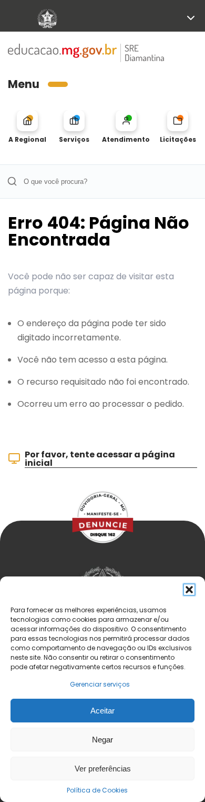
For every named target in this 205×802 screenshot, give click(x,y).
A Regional (27, 139)
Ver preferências (103, 768)
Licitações (178, 139)
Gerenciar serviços (100, 684)
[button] (189, 589)
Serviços (74, 139)
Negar (102, 739)
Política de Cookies (97, 790)
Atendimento (126, 139)
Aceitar (102, 710)
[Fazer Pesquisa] (12, 181)
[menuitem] (27, 127)
